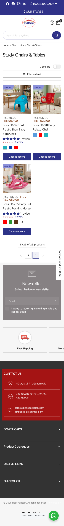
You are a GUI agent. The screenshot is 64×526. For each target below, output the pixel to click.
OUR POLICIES (13, 481)
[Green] (10, 222)
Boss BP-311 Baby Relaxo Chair (44, 127)
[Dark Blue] (10, 147)
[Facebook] (7, 4)
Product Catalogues (17, 446)
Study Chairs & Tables (30, 45)
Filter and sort (34, 74)
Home (6, 45)
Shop (14, 45)
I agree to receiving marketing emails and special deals (34, 310)
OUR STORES (34, 11)
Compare (45, 66)
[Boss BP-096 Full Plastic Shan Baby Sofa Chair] (17, 99)
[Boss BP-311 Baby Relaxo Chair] (47, 99)
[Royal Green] (5, 147)
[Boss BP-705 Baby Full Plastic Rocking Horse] (17, 178)
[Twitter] (13, 4)
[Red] (16, 147)
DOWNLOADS (13, 429)
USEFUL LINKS (13, 464)
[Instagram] (19, 4)
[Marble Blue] (35, 135)
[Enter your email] (55, 301)
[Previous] (21, 255)
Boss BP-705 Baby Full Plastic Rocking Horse (17, 206)
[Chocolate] (16, 222)
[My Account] (52, 22)
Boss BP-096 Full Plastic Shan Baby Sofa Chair (14, 129)
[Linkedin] (24, 4)
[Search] (56, 35)
